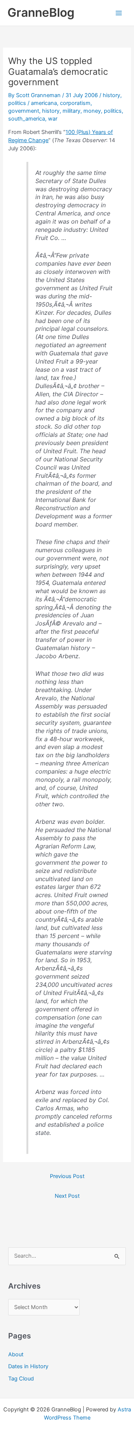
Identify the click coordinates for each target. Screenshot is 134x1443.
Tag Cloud (21, 1378)
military (71, 111)
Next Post (67, 1196)
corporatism (75, 103)
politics (17, 103)
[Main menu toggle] (119, 13)
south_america (26, 118)
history (111, 95)
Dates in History (28, 1366)
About (15, 1354)
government (23, 111)
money (92, 111)
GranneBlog (40, 12)
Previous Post (67, 1176)
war (52, 118)
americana (44, 103)
